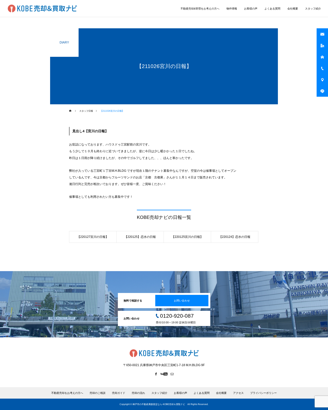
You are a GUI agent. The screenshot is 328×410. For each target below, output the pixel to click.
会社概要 (292, 8)
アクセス (238, 392)
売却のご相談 (98, 392)
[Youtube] (164, 374)
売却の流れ (138, 392)
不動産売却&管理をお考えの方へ (200, 8)
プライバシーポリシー (263, 392)
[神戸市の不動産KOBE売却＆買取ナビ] (42, 8)
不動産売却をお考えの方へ (67, 392)
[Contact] (172, 374)
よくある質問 (272, 8)
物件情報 (231, 8)
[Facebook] (156, 374)
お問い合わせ (182, 300)
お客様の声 (250, 8)
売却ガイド (118, 392)
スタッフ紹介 (313, 8)
